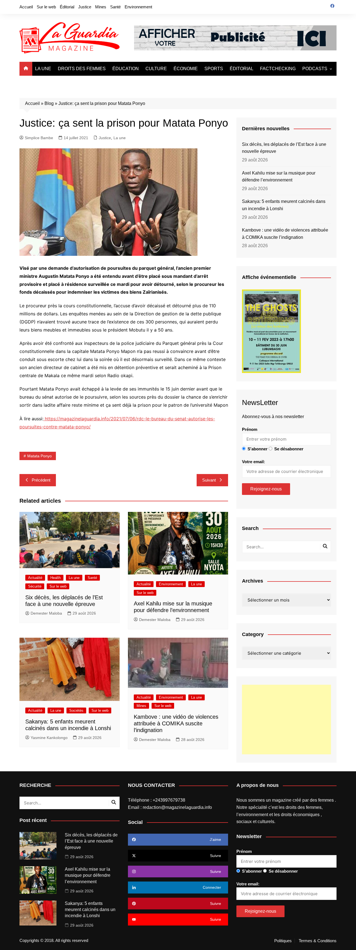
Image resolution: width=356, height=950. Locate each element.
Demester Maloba (46, 613)
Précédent (41, 480)
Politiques (283, 941)
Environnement (138, 6)
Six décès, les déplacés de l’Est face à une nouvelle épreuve (284, 148)
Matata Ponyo (39, 456)
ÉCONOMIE (186, 68)
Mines (100, 6)
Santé (115, 6)
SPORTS (213, 68)
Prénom (249, 429)
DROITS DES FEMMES (82, 68)
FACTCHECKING (278, 68)
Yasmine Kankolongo (49, 737)
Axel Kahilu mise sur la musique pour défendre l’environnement (278, 177)
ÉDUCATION (125, 68)
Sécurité (34, 586)
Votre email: (253, 461)
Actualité (35, 578)
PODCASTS (314, 68)
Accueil (26, 6)
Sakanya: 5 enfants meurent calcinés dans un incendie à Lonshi (283, 205)
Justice (84, 6)
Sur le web (46, 6)
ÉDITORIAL (241, 68)
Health (55, 578)
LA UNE (43, 68)
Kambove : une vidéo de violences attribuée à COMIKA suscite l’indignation (176, 723)
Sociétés (76, 710)
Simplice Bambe (39, 138)
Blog (49, 103)
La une (119, 138)
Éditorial (67, 6)
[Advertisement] (286, 719)
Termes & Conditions (318, 941)
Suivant (209, 480)
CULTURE (156, 68)
